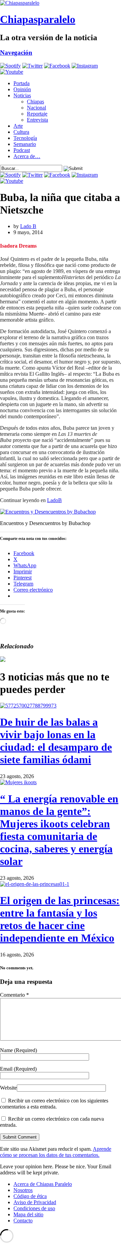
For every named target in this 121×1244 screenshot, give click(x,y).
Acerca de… (26, 156)
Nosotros (23, 1190)
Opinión (22, 89)
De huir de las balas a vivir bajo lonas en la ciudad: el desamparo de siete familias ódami (56, 741)
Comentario (14, 995)
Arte (18, 126)
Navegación (16, 52)
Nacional (36, 107)
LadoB (54, 500)
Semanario (24, 144)
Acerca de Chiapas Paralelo (42, 1184)
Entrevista (37, 120)
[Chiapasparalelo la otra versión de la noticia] (60, 3)
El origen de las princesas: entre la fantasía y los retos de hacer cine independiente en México (60, 919)
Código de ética (30, 1196)
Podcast (21, 150)
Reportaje (37, 114)
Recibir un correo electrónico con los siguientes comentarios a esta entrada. (54, 1104)
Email (18, 1069)
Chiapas (35, 101)
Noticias (22, 95)
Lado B (28, 226)
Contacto (23, 1220)
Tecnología (25, 138)
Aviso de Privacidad (34, 1202)
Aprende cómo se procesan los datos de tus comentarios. (55, 1152)
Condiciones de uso (34, 1208)
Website (8, 1088)
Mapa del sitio (28, 1214)
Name (18, 1050)
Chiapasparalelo (37, 19)
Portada (21, 83)
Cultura (21, 132)
